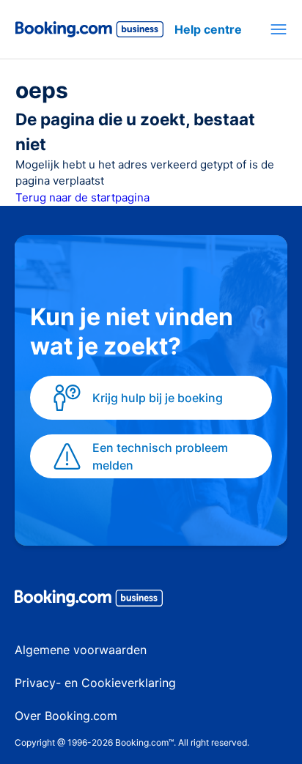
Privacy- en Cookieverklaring (95, 682)
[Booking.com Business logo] (151, 601)
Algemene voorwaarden (81, 649)
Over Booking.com (66, 715)
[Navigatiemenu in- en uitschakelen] (278, 29)
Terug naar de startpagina (82, 197)
